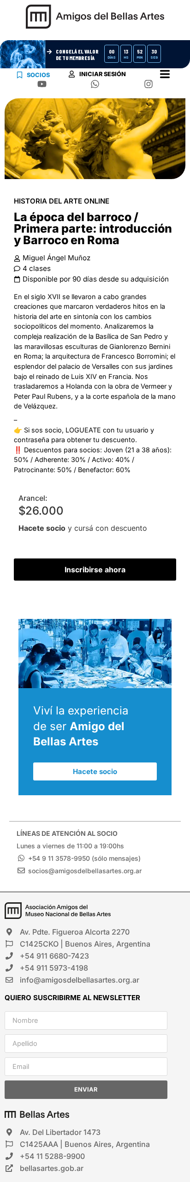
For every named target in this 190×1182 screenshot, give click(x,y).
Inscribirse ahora (95, 569)
